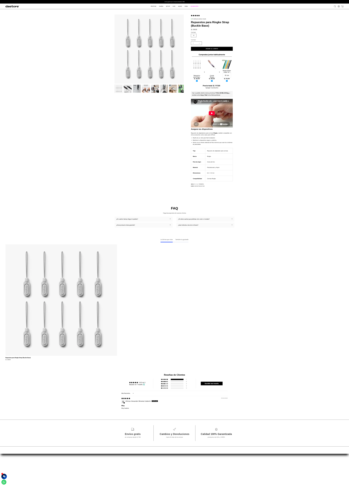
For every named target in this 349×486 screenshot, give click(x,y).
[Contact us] (3, 482)
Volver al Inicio (95, 468)
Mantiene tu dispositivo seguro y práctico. (205, 140)
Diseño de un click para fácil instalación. (204, 138)
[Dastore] (12, 6)
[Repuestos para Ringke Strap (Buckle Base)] (119, 89)
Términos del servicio (165, 460)
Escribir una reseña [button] (212, 383)
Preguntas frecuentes (97, 463)
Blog (92, 460)
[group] (174, 2)
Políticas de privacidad (166, 463)
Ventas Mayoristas (250, 460)
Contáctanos (95, 465)
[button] (335, 6)
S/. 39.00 (8, 359)
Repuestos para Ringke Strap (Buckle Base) (18, 357)
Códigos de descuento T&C (167, 465)
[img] (125, 398)
